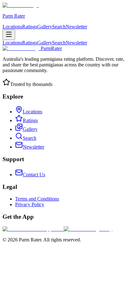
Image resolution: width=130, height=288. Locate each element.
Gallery (44, 26)
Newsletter (76, 26)
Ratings (29, 26)
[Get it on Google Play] (88, 229)
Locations (12, 26)
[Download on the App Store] (33, 229)
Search (59, 26)
